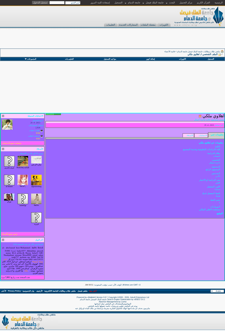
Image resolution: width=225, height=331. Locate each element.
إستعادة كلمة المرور (100, 2)
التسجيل (118, 2)
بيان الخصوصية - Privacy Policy (21, 291)
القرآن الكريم (203, 2)
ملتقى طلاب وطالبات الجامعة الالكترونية (60, 291)
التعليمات (110, 24)
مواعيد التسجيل (110, 59)
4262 (38, 138)
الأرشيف (39, 291)
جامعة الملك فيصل (155, 2)
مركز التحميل (185, 2)
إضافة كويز (150, 59)
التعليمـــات (69, 59)
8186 (38, 133)
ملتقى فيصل (83, 291)
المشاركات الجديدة (128, 24)
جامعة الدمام (134, 2)
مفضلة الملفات (148, 24)
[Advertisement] (161, 41)
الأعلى (3, 291)
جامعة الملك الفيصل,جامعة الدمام (93, 299)
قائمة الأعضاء (169, 51)
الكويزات (164, 24)
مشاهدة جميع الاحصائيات (11, 143)
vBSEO (137, 299)
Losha (123, 302)
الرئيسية (219, 2)
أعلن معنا (93, 291)
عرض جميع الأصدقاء (10, 234)
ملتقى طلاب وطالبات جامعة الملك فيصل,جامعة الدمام (198, 51)
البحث (172, 2)
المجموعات (31, 59)
